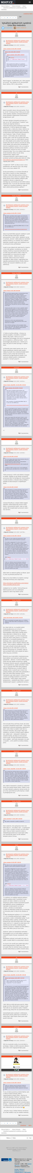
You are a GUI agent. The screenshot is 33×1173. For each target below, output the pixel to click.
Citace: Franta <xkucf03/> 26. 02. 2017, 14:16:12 (14, 384)
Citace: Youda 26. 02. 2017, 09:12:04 (11, 290)
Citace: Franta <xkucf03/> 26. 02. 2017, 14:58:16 (14, 768)
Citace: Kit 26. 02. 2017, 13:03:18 (12, 51)
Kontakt (16, 1169)
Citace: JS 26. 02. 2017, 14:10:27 (10, 456)
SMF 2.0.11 (8, 1147)
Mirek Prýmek (16, 1056)
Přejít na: (9, 1138)
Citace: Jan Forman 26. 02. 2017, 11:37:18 (12, 617)
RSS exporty (27, 1172)
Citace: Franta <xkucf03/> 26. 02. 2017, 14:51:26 (14, 974)
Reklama (21, 1169)
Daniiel (14, 1149)
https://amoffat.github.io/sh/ (11, 584)
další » (31, 13)
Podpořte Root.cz (19, 1172)
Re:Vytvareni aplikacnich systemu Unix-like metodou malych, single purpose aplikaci (17, 42)
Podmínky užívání (19, 1171)
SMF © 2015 (15, 1147)
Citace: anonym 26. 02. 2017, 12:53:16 (15, 54)
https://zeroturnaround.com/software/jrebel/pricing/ (16, 229)
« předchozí (26, 13)
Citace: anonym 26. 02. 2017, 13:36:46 (12, 48)
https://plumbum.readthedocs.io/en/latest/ (15, 583)
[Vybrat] (12, 57)
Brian (24, 1149)
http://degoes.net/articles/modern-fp (14, 160)
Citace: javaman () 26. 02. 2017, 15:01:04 (12, 818)
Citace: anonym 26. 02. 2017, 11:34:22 (12, 213)
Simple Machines (23, 1147)
